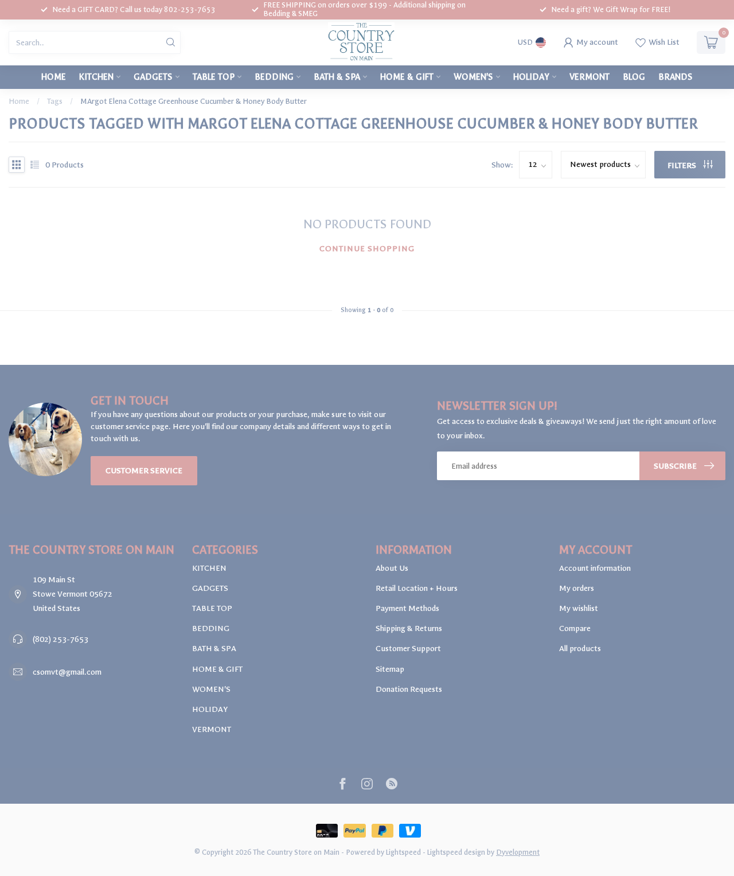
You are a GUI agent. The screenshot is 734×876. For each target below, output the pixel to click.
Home (53, 77)
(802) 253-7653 (60, 639)
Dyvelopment (518, 852)
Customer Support (408, 648)
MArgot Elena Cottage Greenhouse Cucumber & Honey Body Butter (193, 101)
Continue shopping (367, 249)
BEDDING (274, 77)
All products (580, 648)
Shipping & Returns (409, 628)
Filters (682, 165)
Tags (55, 101)
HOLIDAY (531, 77)
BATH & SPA (337, 77)
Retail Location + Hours (417, 588)
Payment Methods (407, 608)
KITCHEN (96, 77)
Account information (595, 568)
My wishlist (578, 608)
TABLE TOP (214, 77)
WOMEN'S (473, 77)
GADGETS (153, 77)
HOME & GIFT (407, 77)
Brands (675, 77)
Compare (575, 628)
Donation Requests (409, 689)
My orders (576, 588)
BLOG (634, 77)
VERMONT (589, 77)
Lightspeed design (456, 852)
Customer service (144, 471)
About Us (392, 568)
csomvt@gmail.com (67, 672)
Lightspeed (403, 852)
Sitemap (390, 669)
